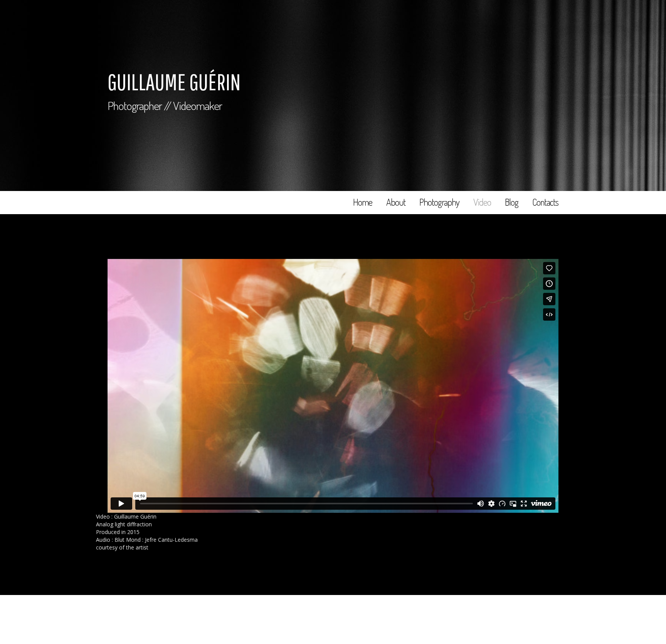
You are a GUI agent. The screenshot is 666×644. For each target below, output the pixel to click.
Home (362, 202)
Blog (511, 202)
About (395, 202)
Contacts (545, 202)
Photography (439, 202)
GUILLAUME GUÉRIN (174, 81)
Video (482, 202)
